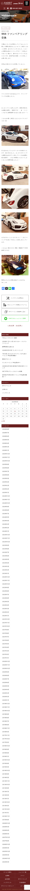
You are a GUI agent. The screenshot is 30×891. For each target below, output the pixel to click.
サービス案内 (7, 872)
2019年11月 (6, 707)
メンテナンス (6, 392)
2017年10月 (6, 738)
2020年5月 (5, 686)
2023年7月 (5, 552)
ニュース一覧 (22, 872)
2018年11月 (6, 728)
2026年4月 (5, 443)
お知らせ (5, 389)
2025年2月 (5, 489)
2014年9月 (5, 774)
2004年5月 (5, 862)
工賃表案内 (22, 882)
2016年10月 (6, 745)
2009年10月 (6, 823)
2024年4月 (5, 520)
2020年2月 (5, 696)
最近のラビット (6, 359)
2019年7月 (5, 721)
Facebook (4, 8)
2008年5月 (5, 833)
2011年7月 (5, 812)
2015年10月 (6, 760)
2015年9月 (5, 763)
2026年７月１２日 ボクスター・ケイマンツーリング (14, 342)
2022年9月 (5, 587)
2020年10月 (6, 668)
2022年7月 (5, 594)
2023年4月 (5, 563)
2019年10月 (6, 710)
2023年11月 (6, 538)
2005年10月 (6, 851)
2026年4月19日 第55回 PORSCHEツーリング (15, 367)
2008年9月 (5, 830)
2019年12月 (6, 703)
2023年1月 (5, 573)
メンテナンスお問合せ (17, 298)
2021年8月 (5, 633)
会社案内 (7, 879)
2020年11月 (6, 665)
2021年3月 (5, 650)
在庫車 (7, 875)
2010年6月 (5, 819)
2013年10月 (6, 784)
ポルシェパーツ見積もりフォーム (17, 304)
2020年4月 (5, 689)
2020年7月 (5, 679)
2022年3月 (5, 608)
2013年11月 (6, 781)
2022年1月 (5, 615)
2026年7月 (5, 432)
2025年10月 (6, 461)
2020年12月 (6, 661)
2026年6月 (5, 436)
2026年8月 (5, 429)
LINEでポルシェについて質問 (17, 318)
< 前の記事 (11, 325)
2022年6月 (5, 598)
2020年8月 (5, 675)
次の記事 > (19, 325)
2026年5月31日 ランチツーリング (12, 350)
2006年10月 (6, 844)
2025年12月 (6, 453)
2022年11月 (6, 580)
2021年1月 (5, 658)
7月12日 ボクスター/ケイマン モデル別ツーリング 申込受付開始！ (14, 354)
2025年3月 (5, 485)
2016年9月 (5, 749)
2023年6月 (5, 555)
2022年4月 (5, 605)
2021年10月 (6, 626)
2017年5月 (5, 742)
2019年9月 (5, 714)
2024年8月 (5, 510)
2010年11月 (6, 816)
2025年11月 (6, 457)
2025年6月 (5, 475)
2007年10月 (6, 837)
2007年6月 (5, 840)
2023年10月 (6, 541)
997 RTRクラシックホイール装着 (12, 371)
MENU (26, 3)
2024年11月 (6, 499)
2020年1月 (5, 700)
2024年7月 (5, 513)
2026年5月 (5, 439)
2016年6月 (5, 753)
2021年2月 (5, 654)
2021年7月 (5, 636)
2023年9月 (5, 545)
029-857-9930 (17, 8)
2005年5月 (5, 855)
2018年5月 (5, 731)
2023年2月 (5, 570)
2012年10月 (6, 802)
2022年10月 (6, 584)
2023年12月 (6, 534)
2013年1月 (5, 798)
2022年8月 (5, 591)
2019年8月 (5, 717)
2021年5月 (5, 643)
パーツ (22, 875)
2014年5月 (5, 777)
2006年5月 (5, 848)
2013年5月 (5, 795)
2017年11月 (6, 735)
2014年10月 (6, 770)
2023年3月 (5, 566)
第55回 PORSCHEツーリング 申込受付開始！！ (14, 375)
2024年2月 (5, 527)
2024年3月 (5, 524)
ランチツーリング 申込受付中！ (11, 362)
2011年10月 (6, 809)
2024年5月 (5, 517)
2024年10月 (6, 503)
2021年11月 (6, 622)
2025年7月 (5, 471)
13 (15, 411)
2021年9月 (5, 629)
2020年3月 (5, 693)
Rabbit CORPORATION (6, 3)
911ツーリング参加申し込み (17, 311)
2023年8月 (5, 548)
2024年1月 (5, 531)
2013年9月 (5, 788)
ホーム (22, 886)
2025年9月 (5, 464)
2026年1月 (5, 450)
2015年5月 (5, 767)
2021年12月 (6, 619)
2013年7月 (5, 791)
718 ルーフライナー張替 (9, 338)
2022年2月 (5, 612)
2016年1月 (5, 756)
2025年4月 (5, 482)
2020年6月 (5, 682)
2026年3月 (5, 446)
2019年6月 (5, 724)
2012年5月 (5, 805)
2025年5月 (5, 478)
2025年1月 (5, 492)
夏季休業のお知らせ (8, 346)
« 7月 (3, 421)
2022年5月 (5, 601)
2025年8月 (5, 468)
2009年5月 (5, 826)
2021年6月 (5, 640)
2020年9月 (5, 672)
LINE (8, 8)
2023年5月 (5, 559)
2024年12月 (6, 496)
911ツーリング (6, 385)
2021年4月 (5, 647)
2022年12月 (6, 577)
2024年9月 (5, 506)
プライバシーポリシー (7, 886)
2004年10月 (6, 858)
